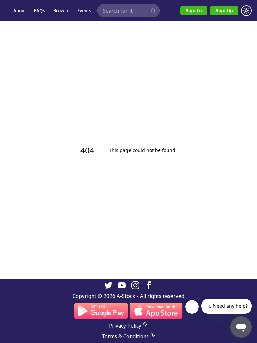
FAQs (39, 10)
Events (84, 10)
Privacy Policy (125, 325)
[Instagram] (135, 285)
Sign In (194, 10)
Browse (61, 10)
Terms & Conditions (125, 336)
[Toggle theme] (246, 10)
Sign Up (224, 10)
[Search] (153, 11)
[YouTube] (122, 285)
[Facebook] (149, 285)
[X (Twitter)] (108, 285)
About (19, 10)
